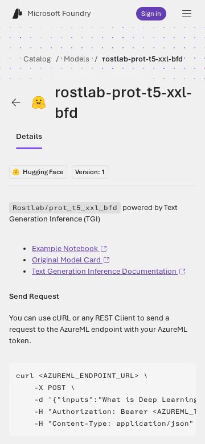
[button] (187, 13)
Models (76, 59)
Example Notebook (65, 248)
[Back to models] (16, 102)
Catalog (37, 59)
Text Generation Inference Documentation (104, 271)
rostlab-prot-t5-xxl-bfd (142, 59)
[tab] (29, 136)
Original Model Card (66, 260)
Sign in (151, 14)
